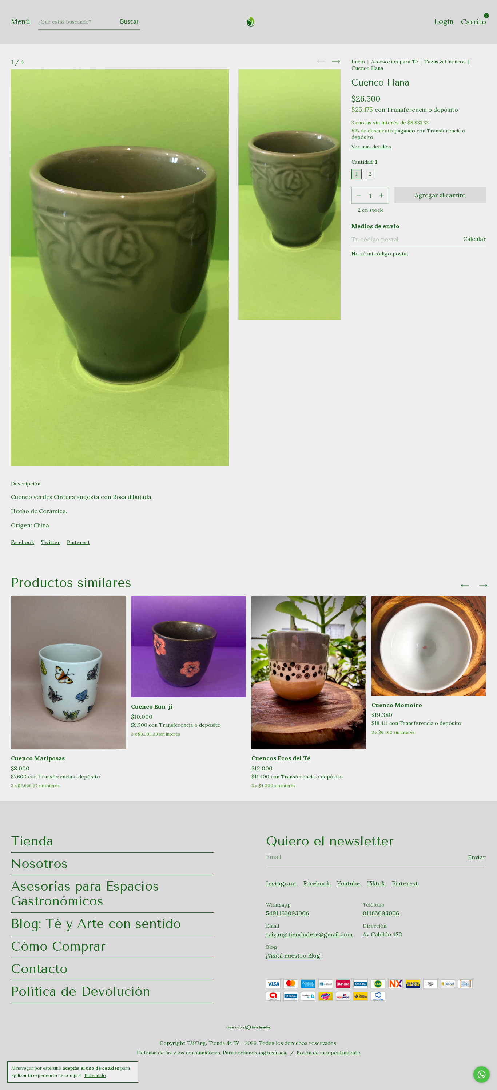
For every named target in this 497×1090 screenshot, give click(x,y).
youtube (349, 883)
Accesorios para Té (394, 61)
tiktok (376, 883)
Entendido (95, 1075)
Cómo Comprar (58, 946)
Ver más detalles (371, 146)
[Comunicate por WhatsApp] (481, 1074)
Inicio (358, 61)
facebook (317, 883)
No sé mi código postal (379, 253)
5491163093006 (287, 913)
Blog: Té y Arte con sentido (96, 923)
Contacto (39, 969)
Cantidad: (364, 162)
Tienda (32, 841)
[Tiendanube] (248, 1027)
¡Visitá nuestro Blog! (294, 955)
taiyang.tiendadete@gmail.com (309, 934)
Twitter (50, 542)
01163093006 (381, 913)
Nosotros (39, 863)
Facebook (22, 542)
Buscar (129, 22)
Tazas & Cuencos (445, 61)
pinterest (405, 883)
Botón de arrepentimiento (329, 1052)
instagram (281, 883)
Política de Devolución (80, 991)
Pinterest (78, 542)
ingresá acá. (273, 1052)
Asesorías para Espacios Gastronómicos (85, 894)
